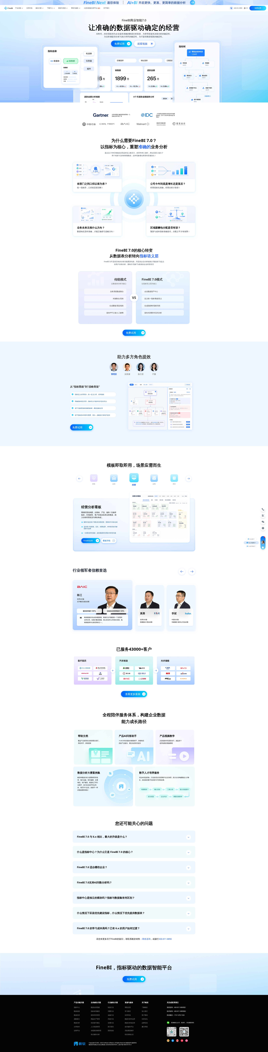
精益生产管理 (95, 1019)
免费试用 (257, 8)
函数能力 (77, 1019)
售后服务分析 (95, 1034)
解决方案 (39, 8)
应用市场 (29, 8)
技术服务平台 (129, 1027)
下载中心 (50, 8)
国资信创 (111, 1031)
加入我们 (145, 1011)
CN (247, 8)
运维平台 (77, 1031)
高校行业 (111, 1019)
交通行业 (111, 1023)
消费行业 (111, 1011)
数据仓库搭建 (95, 1007)
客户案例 (145, 1015)
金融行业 (111, 1015)
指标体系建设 (95, 1011)
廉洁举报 (145, 1027)
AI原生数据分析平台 (90, 8)
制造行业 (111, 1007)
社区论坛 (145, 1019)
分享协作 (77, 1027)
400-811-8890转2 (180, 1011)
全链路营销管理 (96, 1031)
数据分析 (77, 1023)
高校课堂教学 (129, 1031)
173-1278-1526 (179, 1015)
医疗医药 (111, 1027)
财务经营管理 (95, 1015)
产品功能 (18, 8)
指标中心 (77, 1007)
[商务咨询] (262, 542)
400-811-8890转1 (180, 1007)
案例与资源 (62, 8)
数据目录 (77, 1015)
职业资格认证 (129, 1034)
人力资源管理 (95, 1027)
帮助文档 (128, 1007)
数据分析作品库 (130, 1019)
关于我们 (106, 8)
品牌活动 (145, 1023)
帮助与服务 (74, 8)
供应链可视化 (95, 1023)
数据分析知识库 (130, 1023)
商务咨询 (146, 939)
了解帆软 (145, 1007)
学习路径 (128, 1011)
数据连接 (77, 1011)
